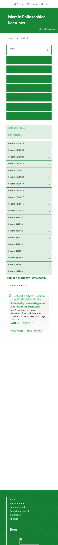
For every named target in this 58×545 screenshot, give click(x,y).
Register (33, 4)
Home (9, 38)
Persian (20, 4)
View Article (17, 331)
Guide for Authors (18, 88)
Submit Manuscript (18, 98)
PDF (35, 331)
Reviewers (14, 107)
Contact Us (14, 116)
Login (46, 4)
